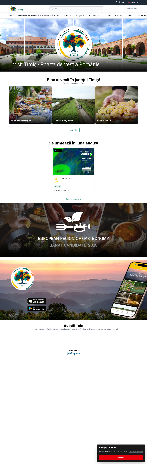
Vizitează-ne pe (73, 350)
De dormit (67, 15)
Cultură (107, 15)
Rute (130, 15)
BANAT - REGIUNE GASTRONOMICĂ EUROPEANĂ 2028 (34, 15)
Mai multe (73, 130)
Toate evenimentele (73, 199)
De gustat (80, 15)
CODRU (67, 190)
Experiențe (94, 15)
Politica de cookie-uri (136, 452)
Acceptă (121, 458)
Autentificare (132, 9)
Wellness (119, 15)
